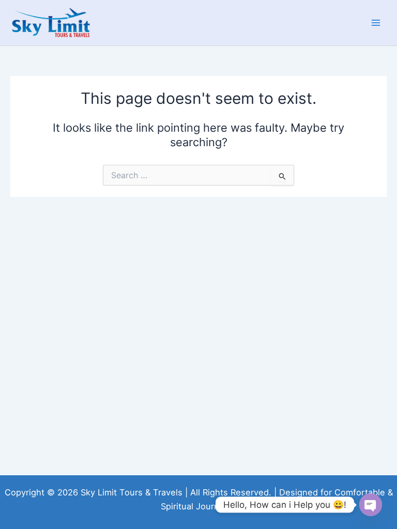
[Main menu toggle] (376, 23)
